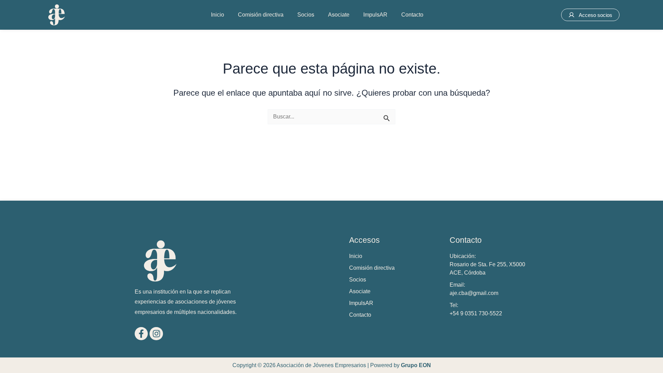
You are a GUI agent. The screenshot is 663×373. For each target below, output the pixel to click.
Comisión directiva (261, 15)
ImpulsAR (375, 15)
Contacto (412, 15)
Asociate (338, 15)
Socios (305, 15)
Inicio (217, 15)
